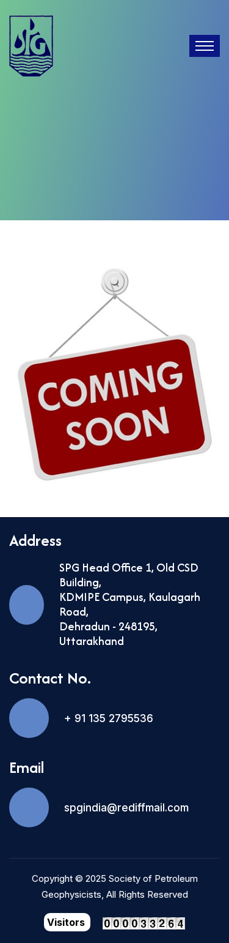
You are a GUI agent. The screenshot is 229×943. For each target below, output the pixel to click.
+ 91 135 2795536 (108, 718)
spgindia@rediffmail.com (126, 808)
